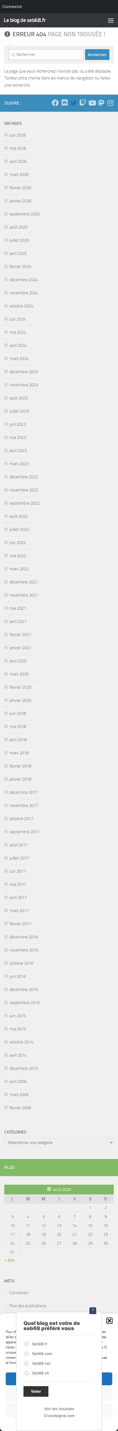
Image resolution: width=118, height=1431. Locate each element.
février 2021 (20, 634)
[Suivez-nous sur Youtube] (91, 102)
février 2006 (20, 1107)
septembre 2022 (24, 503)
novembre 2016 (23, 950)
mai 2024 (17, 332)
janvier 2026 (20, 200)
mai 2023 (17, 437)
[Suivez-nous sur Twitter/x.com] (73, 102)
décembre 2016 (23, 937)
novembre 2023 (23, 384)
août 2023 (18, 398)
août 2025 (18, 227)
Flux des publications (27, 1305)
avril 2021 (18, 621)
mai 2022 (17, 555)
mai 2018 (17, 726)
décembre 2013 (23, 1068)
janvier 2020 (20, 700)
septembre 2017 (24, 831)
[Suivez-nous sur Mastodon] (101, 102)
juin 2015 (17, 1015)
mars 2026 (19, 174)
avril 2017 (18, 897)
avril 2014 (18, 1055)
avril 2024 (18, 345)
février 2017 (20, 923)
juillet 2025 (19, 240)
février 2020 (20, 687)
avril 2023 (18, 450)
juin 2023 (17, 424)
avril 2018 (18, 739)
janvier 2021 (20, 647)
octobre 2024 (21, 306)
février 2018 (20, 766)
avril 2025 (18, 253)
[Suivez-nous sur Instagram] (110, 102)
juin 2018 (17, 713)
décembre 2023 (23, 371)
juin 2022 (17, 542)
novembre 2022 (23, 490)
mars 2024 (19, 358)
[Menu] (111, 20)
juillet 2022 (19, 529)
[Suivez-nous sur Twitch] (82, 102)
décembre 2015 (23, 989)
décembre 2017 (23, 792)
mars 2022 (19, 568)
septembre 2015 (24, 1002)
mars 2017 (19, 910)
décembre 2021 (23, 582)
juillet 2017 (19, 858)
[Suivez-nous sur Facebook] (55, 102)
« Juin (9, 1260)
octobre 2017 (21, 818)
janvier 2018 (20, 779)
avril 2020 (18, 660)
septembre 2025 (24, 214)
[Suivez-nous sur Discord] (64, 102)
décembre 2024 (23, 279)
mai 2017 (17, 884)
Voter (36, 1391)
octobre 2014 (21, 1042)
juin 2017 (17, 871)
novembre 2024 (23, 292)
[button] (109, 1321)
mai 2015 (17, 1029)
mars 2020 (19, 674)
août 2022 (18, 516)
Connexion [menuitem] (12, 6)
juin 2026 (17, 135)
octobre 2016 (21, 963)
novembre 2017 (23, 805)
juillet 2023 (19, 411)
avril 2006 (18, 1081)
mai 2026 (17, 148)
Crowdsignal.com (59, 1415)
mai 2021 (17, 608)
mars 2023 (19, 463)
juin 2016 (17, 976)
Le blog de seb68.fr (25, 20)
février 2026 (20, 187)
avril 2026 (18, 161)
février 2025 (20, 266)
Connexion (18, 1292)
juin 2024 (17, 319)
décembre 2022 (23, 476)
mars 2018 (19, 753)
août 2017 (18, 845)
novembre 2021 (23, 595)
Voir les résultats (59, 1408)
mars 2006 (19, 1094)
